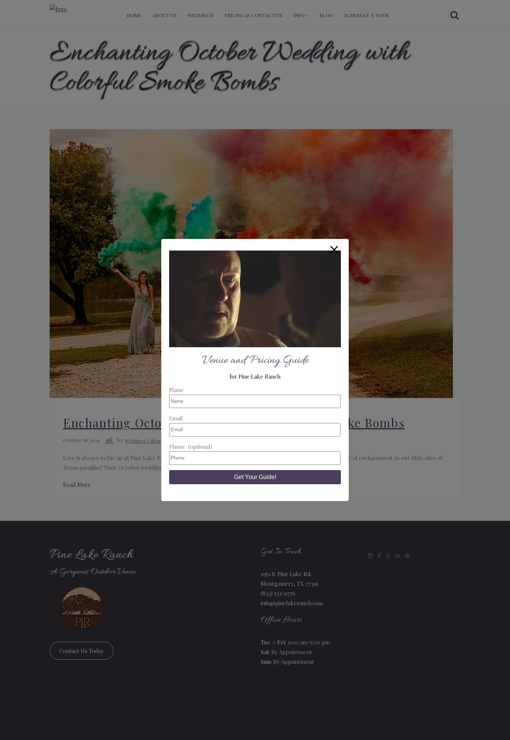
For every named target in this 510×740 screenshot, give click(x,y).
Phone (190, 446)
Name (176, 390)
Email (176, 418)
